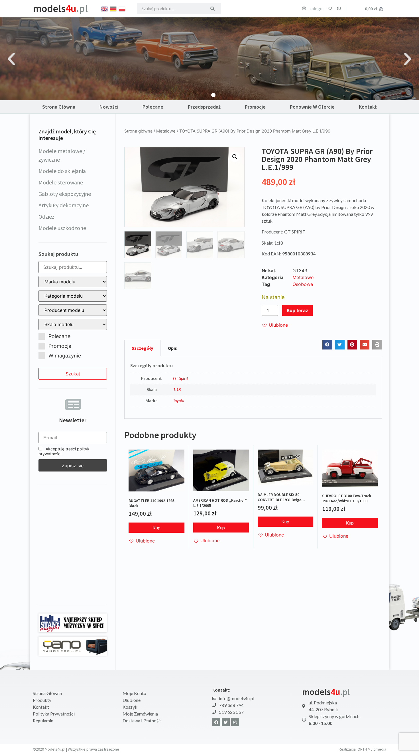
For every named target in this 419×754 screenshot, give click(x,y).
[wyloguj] (339, 8)
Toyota (178, 400)
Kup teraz (297, 310)
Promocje (255, 106)
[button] (11, 58)
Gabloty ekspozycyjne (64, 193)
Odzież (46, 216)
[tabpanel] (253, 387)
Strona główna (138, 131)
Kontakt (368, 106)
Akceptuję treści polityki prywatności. (64, 451)
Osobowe (302, 284)
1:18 (177, 389)
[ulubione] (330, 8)
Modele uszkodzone (62, 227)
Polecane (153, 106)
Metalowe (166, 131)
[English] (104, 8)
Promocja (59, 346)
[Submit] (212, 8)
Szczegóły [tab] (142, 348)
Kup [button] (156, 527)
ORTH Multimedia (371, 749)
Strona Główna (58, 106)
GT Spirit (180, 378)
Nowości (108, 106)
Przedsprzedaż (204, 106)
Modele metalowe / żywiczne (61, 155)
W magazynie (64, 356)
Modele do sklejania (62, 170)
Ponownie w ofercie (312, 106)
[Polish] (122, 8)
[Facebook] (216, 722)
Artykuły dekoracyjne (63, 205)
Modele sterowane (60, 182)
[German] (113, 8)
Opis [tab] (172, 348)
